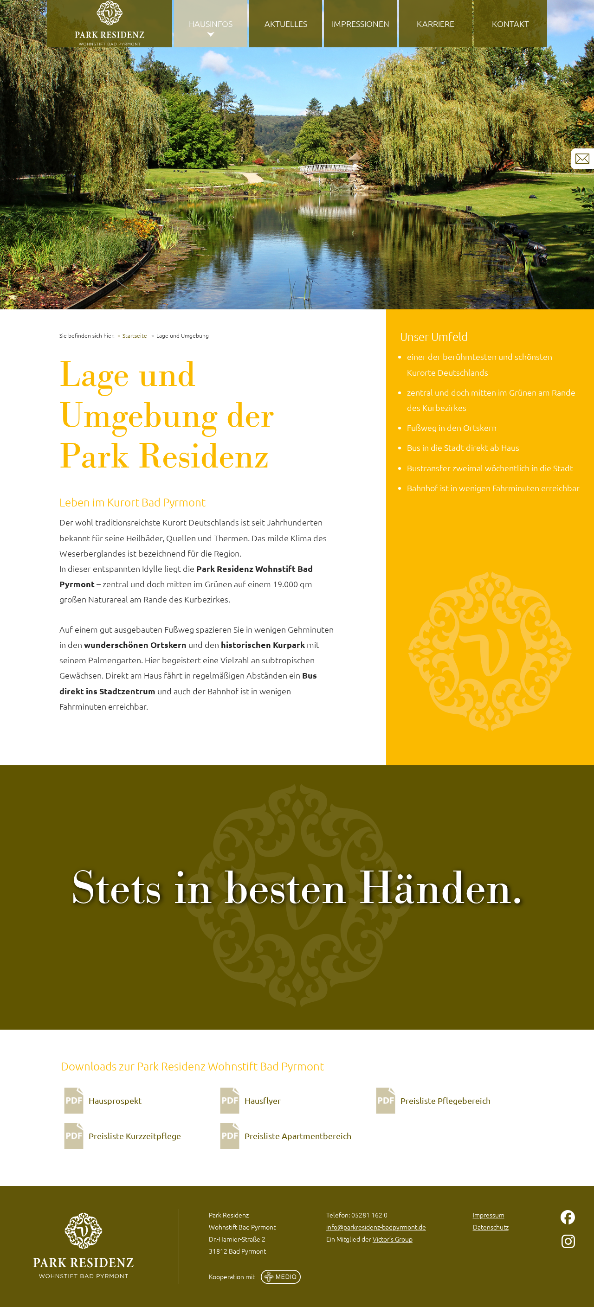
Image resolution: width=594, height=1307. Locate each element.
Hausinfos (210, 23)
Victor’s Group (393, 1238)
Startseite (135, 335)
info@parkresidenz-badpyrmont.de (376, 1226)
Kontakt (510, 23)
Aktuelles (286, 23)
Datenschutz (491, 1226)
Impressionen (360, 23)
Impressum (488, 1214)
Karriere (435, 23)
